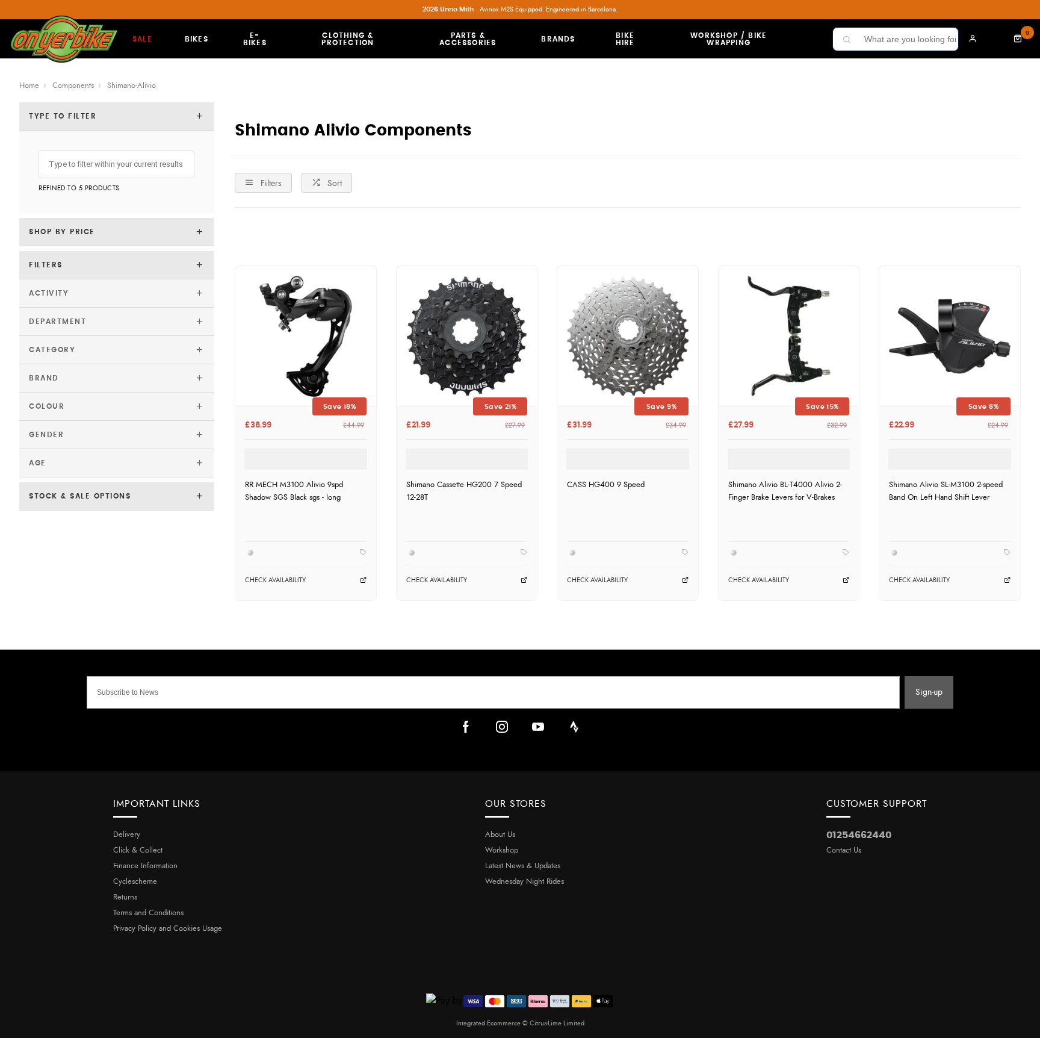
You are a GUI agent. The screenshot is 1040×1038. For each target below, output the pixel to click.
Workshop (501, 850)
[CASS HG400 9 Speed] (628, 336)
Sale (142, 39)
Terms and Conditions (148, 913)
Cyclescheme (135, 882)
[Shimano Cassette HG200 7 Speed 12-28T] (467, 336)
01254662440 (858, 835)
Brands (558, 39)
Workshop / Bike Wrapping (728, 39)
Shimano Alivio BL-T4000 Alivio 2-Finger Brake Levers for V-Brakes (785, 491)
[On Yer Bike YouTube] (538, 726)
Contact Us (843, 850)
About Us (500, 835)
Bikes (196, 39)
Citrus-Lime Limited (557, 1023)
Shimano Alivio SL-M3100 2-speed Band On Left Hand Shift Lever (946, 491)
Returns (125, 897)
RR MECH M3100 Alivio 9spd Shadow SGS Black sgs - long (294, 491)
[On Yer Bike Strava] (574, 726)
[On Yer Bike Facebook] (466, 726)
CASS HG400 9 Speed (606, 484)
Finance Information (145, 866)
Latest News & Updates (522, 866)
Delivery (126, 835)
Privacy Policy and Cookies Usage (167, 929)
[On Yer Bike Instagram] (502, 726)
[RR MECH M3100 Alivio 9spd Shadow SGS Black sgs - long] (306, 336)
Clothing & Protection (347, 39)
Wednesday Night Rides (524, 882)
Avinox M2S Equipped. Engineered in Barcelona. (520, 9)
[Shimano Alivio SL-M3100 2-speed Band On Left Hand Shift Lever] (950, 336)
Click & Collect (137, 850)
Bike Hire (625, 39)
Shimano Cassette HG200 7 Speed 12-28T (464, 491)
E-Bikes (255, 39)
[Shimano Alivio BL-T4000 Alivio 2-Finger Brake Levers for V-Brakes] (789, 336)
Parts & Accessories (467, 39)
